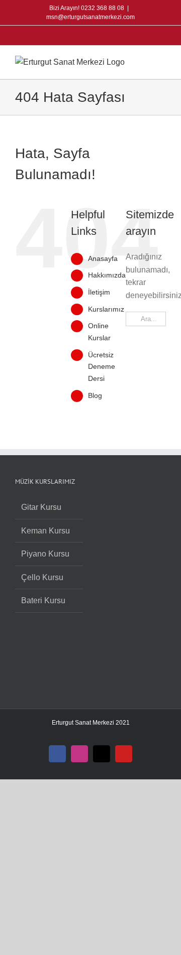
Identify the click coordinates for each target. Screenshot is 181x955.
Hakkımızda (107, 275)
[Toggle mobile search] (144, 61)
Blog (95, 395)
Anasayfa (103, 258)
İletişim (99, 292)
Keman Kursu (45, 530)
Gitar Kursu (41, 507)
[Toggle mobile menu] (162, 61)
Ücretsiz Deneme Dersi (101, 367)
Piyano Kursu (45, 554)
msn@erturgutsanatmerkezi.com (90, 17)
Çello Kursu (42, 577)
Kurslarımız (106, 309)
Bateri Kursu (43, 600)
